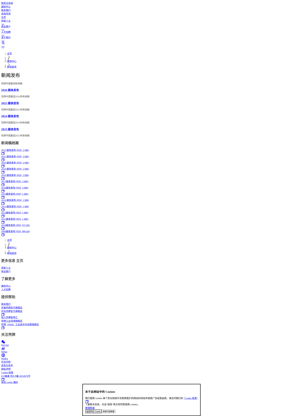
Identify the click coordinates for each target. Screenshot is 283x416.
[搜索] (141, 43)
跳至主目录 (7, 3)
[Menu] (141, 47)
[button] (141, 21)
